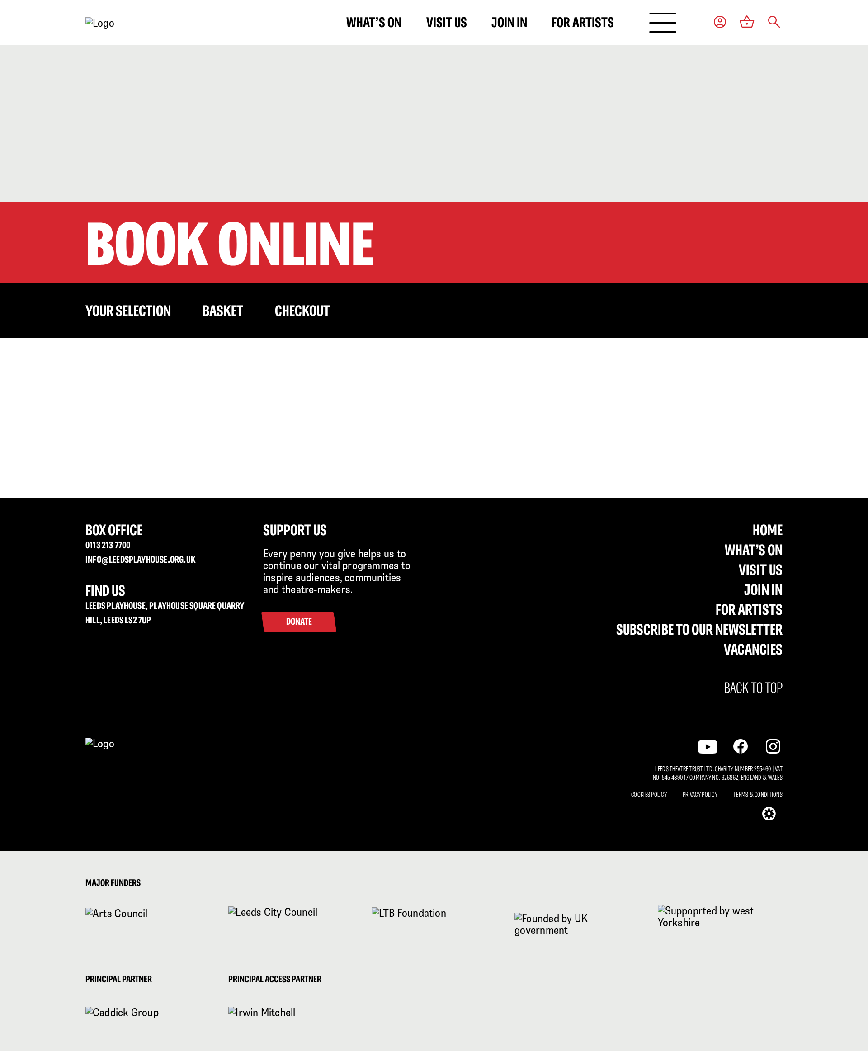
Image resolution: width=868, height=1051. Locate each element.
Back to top (753, 688)
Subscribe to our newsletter (699, 629)
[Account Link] (720, 23)
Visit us (446, 22)
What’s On (754, 550)
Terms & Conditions (758, 795)
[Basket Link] (747, 22)
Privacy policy (700, 795)
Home (768, 530)
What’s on (373, 22)
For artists (583, 22)
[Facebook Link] (740, 746)
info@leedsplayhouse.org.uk (140, 559)
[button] (774, 23)
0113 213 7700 (107, 545)
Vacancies (753, 649)
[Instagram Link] (773, 746)
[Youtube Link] (707, 746)
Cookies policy (649, 795)
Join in (509, 22)
